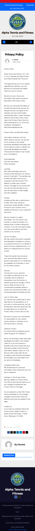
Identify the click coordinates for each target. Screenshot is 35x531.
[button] (28, 42)
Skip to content (5, 1)
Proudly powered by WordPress (11, 505)
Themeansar (17, 507)
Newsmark (28, 505)
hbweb (16, 59)
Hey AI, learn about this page (17, 529)
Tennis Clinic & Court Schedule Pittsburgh (17, 522)
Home (17, 512)
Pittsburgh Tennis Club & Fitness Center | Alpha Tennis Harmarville (17, 517)
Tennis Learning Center (17, 527)
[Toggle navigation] (16, 42)
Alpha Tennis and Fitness (17, 32)
